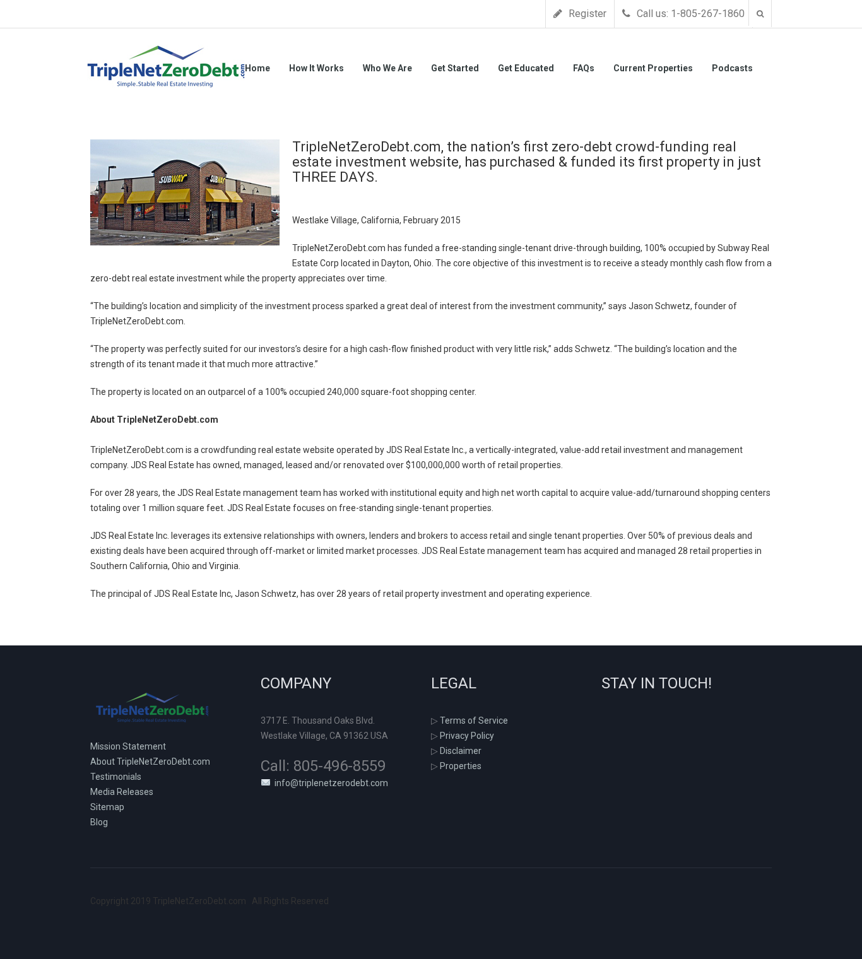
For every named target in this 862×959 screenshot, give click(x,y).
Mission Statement (128, 746)
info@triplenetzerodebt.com (329, 783)
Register (586, 14)
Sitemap (107, 807)
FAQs (583, 68)
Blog (99, 822)
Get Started (455, 68)
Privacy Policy (467, 736)
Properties (460, 766)
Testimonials (115, 777)
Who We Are (387, 68)
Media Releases (121, 792)
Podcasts (732, 68)
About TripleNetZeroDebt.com (150, 761)
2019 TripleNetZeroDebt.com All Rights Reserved (209, 901)
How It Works (316, 68)
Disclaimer (460, 751)
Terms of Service (474, 720)
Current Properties (653, 68)
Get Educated (526, 68)
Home (257, 68)
